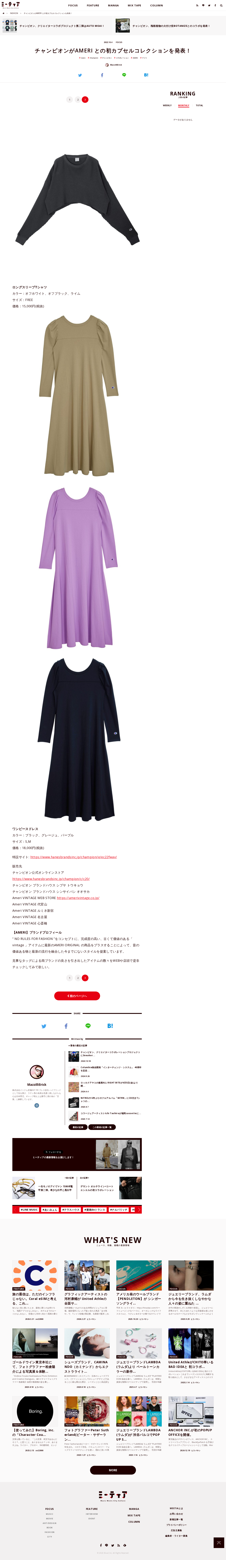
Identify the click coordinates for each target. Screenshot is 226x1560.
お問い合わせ (176, 1513)
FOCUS (73, 5)
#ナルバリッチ (118, 1209)
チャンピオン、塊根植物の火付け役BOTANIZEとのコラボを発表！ (171, 25)
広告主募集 (176, 1530)
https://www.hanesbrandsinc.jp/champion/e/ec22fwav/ (73, 857)
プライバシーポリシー (176, 1524)
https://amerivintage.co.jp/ (78, 898)
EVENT (91, 1518)
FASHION (14, 13)
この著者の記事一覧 (102, 1127)
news (83, 58)
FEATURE (93, 5)
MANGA (113, 5)
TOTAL (199, 105)
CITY (49, 1536)
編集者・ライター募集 (176, 1535)
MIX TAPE (134, 5)
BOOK (50, 1527)
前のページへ (78, 996)
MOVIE (49, 1518)
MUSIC (49, 1514)
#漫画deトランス (94, 1209)
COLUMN (156, 5)
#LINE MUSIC (29, 1209)
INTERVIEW (92, 1514)
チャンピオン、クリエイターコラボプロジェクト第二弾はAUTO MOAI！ (62, 25)
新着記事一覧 (176, 1519)
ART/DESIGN (49, 1523)
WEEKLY (167, 105)
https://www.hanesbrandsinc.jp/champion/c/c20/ (51, 879)
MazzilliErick (116, 65)
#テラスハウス (71, 1209)
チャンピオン (107, 58)
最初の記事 (78, 1127)
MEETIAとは (176, 1508)
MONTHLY (183, 105)
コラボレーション (122, 58)
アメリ (144, 58)
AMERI (135, 58)
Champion (94, 58)
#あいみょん (50, 1209)
